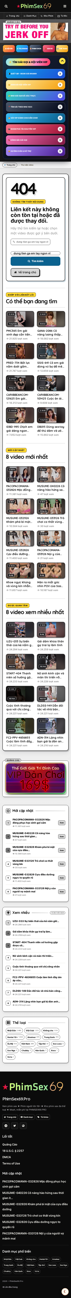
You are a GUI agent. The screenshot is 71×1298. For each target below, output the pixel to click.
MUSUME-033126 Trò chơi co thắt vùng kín (31, 1215)
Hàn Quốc (40, 1050)
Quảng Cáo (9, 1144)
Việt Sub (32, 1030)
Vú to (10, 1057)
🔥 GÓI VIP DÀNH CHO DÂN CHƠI (23, 118)
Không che (50, 1030)
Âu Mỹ (12, 1044)
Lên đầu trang (11, 1287)
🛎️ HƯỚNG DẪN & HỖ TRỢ (19, 151)
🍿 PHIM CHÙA (35, 49)
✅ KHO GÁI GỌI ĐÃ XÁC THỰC (22, 96)
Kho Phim (48, 16)
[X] (14, 1125)
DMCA (6, 1157)
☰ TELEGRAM (22, 49)
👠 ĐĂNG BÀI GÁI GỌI (17, 140)
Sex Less (58, 1044)
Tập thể (43, 1044)
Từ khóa (44, 1117)
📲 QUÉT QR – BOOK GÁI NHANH (22, 74)
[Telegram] (5, 1125)
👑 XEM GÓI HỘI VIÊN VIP (19, 85)
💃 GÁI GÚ (49, 49)
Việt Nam (27, 1044)
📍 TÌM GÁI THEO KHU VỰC (20, 107)
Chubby (26, 1050)
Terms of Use (11, 1163)
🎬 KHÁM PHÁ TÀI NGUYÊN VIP (22, 129)
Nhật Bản (14, 1030)
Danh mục (28, 1117)
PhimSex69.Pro (16, 1099)
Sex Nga (12, 1050)
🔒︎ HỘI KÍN (9, 49)
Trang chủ (14, 16)
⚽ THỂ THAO (62, 49)
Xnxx (54, 1050)
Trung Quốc (51, 1037)
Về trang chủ (27, 272)
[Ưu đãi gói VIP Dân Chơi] (35, 778)
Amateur (33, 1037)
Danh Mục (31, 16)
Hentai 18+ (15, 1037)
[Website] (23, 1125)
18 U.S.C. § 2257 (13, 1150)
